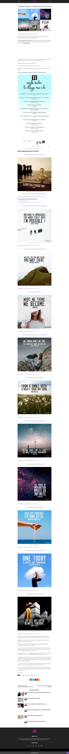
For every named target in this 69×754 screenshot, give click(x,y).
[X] (33, 680)
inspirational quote (32, 675)
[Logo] (34, 733)
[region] (34, 51)
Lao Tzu (43, 420)
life (36, 675)
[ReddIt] (38, 680)
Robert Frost (41, 593)
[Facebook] (31, 680)
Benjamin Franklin (41, 550)
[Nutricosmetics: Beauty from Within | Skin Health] (21, 722)
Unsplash (38, 243)
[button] (19, 1)
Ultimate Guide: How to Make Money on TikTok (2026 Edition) (37, 709)
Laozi (44, 154)
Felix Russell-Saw (34, 371)
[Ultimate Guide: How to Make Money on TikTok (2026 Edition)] (21, 711)
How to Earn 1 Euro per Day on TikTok (32, 698)
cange (23, 675)
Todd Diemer (34, 243)
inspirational (27, 675)
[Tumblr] (36, 745)
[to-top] (68, 752)
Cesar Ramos (34, 544)
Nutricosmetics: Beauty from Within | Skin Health (34, 721)
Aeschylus (42, 377)
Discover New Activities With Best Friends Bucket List (44, 686)
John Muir (42, 464)
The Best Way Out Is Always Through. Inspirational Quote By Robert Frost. (25, 686)
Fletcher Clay (34, 458)
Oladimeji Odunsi (34, 631)
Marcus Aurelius (40, 507)
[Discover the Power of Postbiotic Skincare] (21, 717)
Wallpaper (37, 196)
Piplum (42, 148)
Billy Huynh (34, 501)
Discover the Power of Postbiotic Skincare (33, 715)
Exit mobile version (34, 752)
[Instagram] (30, 745)
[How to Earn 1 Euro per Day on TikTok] (21, 700)
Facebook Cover (43, 196)
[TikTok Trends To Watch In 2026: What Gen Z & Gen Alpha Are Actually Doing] (21, 706)
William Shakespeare (43, 334)
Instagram (33, 196)
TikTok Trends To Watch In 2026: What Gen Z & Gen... (35, 704)
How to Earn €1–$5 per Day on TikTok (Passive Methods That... (37, 692)
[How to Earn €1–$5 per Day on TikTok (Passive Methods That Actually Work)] (21, 694)
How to (26, 699)
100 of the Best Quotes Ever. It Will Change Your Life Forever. (29, 202)
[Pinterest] (35, 680)
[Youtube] (41, 745)
